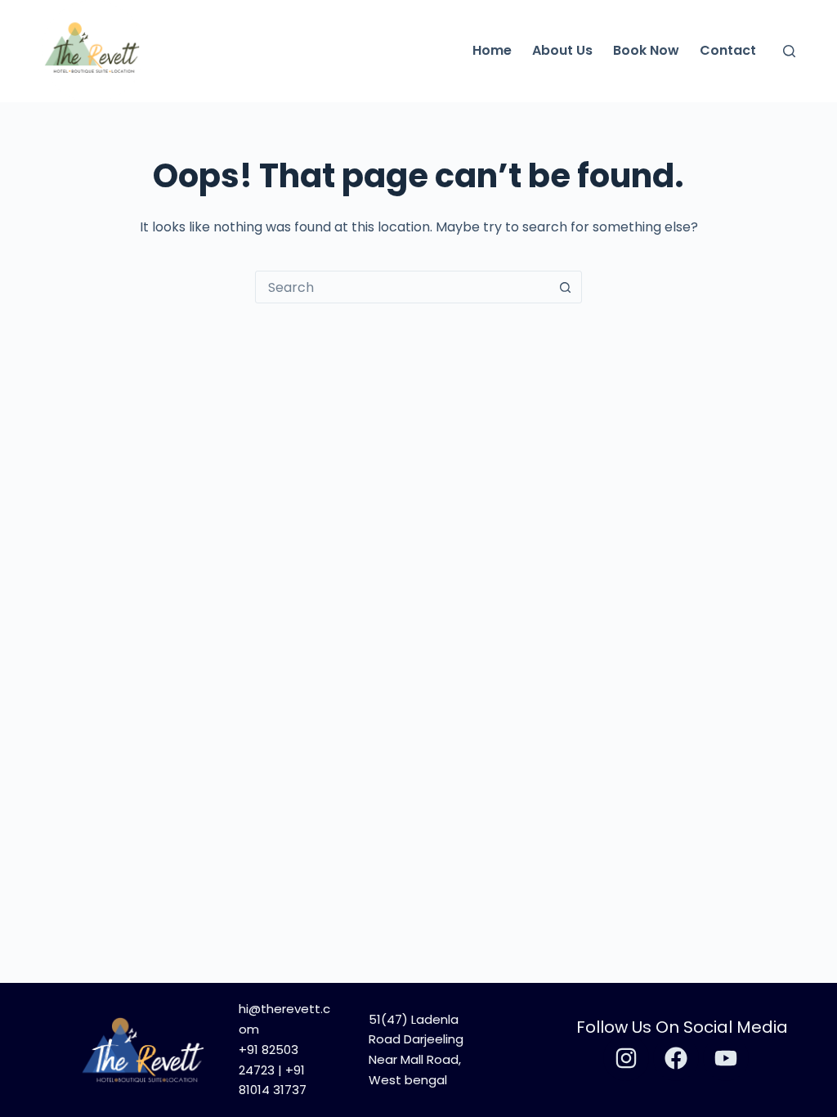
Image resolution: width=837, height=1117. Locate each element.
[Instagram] (626, 1058)
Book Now (646, 50)
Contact (728, 50)
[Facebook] (676, 1058)
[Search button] (564, 287)
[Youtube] (726, 1058)
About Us (562, 50)
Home (492, 50)
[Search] (789, 51)
